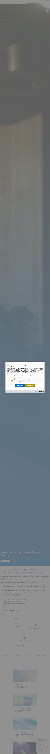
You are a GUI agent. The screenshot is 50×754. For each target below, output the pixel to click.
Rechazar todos (30, 385)
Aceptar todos (20, 385)
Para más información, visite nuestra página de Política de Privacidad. (21, 375)
